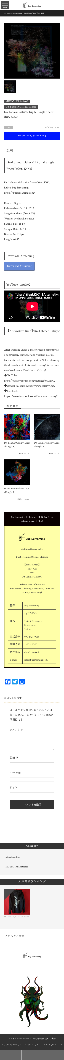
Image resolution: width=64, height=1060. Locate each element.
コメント (16, 730)
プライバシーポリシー (18, 1038)
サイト (13, 787)
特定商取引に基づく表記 (44, 1038)
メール (15, 772)
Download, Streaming (32, 135)
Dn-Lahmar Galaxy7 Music (21, 106)
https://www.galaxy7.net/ (40, 386)
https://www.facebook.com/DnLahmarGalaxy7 (31, 396)
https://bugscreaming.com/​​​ (19, 193)
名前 (14, 757)
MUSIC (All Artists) (17, 101)
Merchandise (13, 857)
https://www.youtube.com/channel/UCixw (28, 381)
